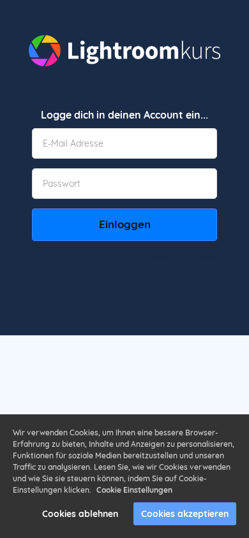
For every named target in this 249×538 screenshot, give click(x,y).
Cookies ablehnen (80, 514)
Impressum (99, 323)
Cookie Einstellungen (134, 490)
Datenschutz (151, 323)
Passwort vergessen (180, 256)
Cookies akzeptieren (185, 514)
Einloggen (125, 224)
